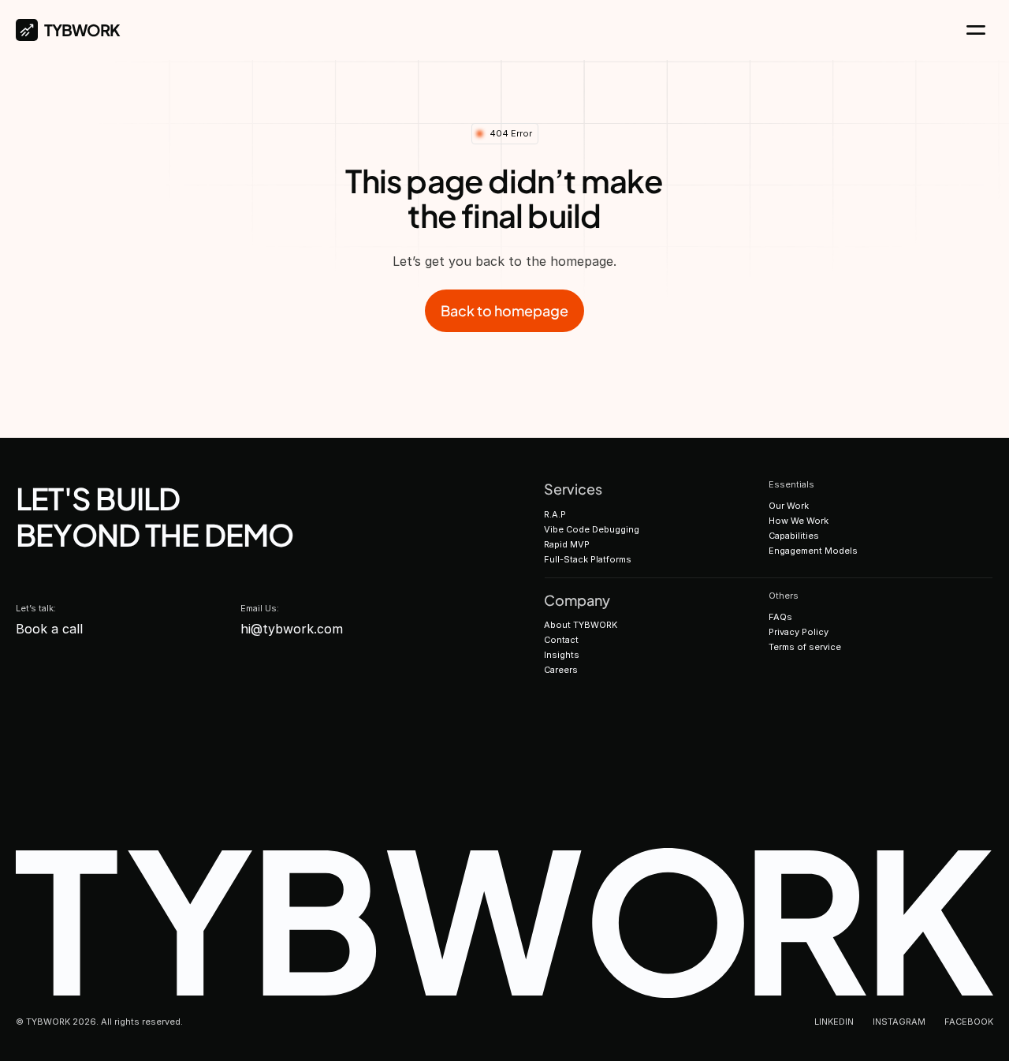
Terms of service (805, 646)
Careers (561, 669)
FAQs (780, 616)
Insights (561, 654)
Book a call (49, 629)
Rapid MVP (567, 544)
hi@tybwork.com (291, 629)
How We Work (798, 520)
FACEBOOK (968, 1021)
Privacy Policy (798, 631)
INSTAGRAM (899, 1021)
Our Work (789, 505)
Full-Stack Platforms (587, 559)
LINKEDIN (834, 1021)
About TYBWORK (580, 624)
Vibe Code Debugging (591, 529)
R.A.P (555, 514)
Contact (561, 639)
